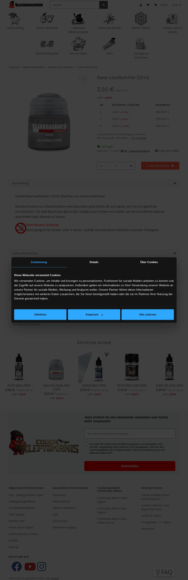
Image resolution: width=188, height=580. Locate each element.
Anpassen (92, 314)
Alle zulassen (147, 314)
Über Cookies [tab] (149, 262)
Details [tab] (94, 262)
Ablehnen (40, 314)
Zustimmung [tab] (39, 262)
